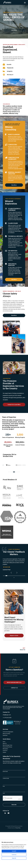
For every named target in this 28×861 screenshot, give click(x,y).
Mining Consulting (6, 733)
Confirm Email (6, 778)
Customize (14, 854)
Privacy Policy (17, 827)
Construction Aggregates (8, 731)
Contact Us (14, 687)
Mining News (5, 748)
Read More (14, 315)
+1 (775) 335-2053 (7, 717)
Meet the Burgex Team (7, 745)
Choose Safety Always (7, 746)
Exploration (5, 735)
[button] (17, 573)
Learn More (14, 30)
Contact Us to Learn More (14, 404)
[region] (14, 850)
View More (14, 185)
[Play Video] (14, 368)
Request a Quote (14, 635)
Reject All (14, 858)
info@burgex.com (7, 714)
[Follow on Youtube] (8, 813)
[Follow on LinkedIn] (5, 813)
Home (4, 741)
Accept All (14, 851)
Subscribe (14, 804)
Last (4, 793)
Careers (4, 752)
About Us (5, 743)
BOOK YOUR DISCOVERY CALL (14, 682)
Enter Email (5, 771)
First (4, 786)
